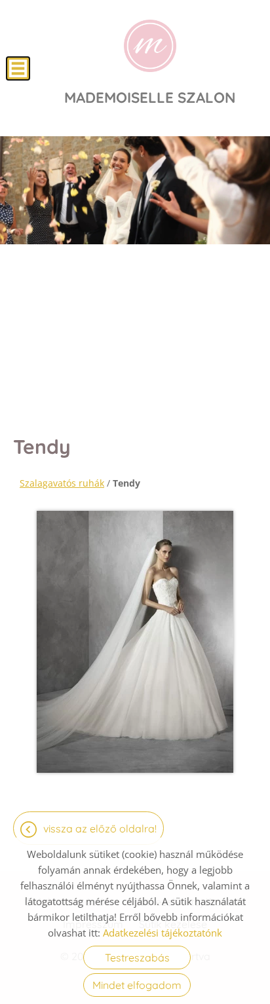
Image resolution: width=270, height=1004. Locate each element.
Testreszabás (137, 957)
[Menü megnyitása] (18, 68)
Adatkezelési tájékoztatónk (162, 932)
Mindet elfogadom (137, 985)
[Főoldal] (150, 46)
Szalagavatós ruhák (62, 483)
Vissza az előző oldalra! (100, 828)
